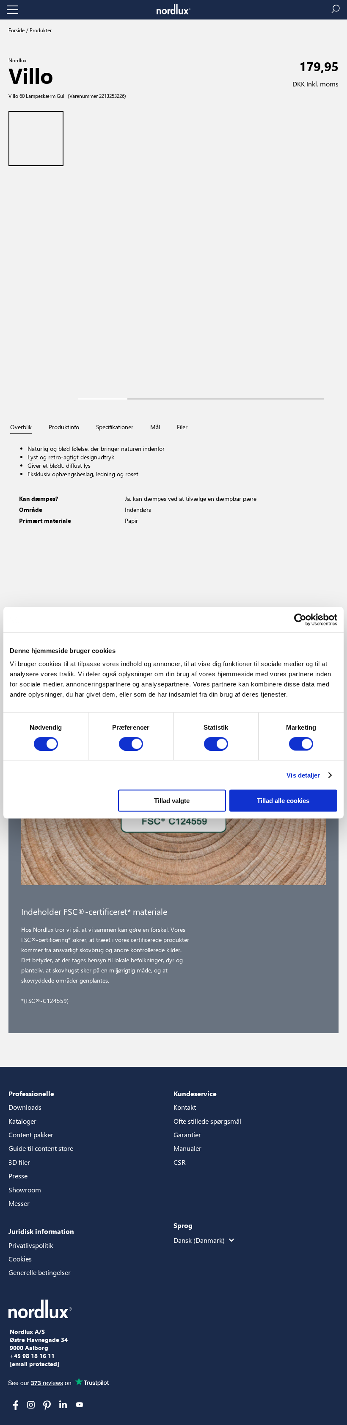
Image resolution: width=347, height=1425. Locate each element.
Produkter (40, 30)
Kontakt (185, 1107)
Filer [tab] (182, 427)
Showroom (24, 1189)
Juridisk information (41, 1231)
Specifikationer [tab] (114, 427)
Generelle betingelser (39, 1272)
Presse (18, 1175)
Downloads (24, 1107)
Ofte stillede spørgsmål (207, 1121)
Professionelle (31, 1093)
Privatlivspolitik (30, 1245)
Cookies (20, 1258)
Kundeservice (195, 1093)
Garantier (187, 1134)
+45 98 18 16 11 (32, 1356)
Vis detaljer (303, 774)
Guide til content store (40, 1148)
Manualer (187, 1148)
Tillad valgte (172, 800)
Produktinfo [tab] (64, 427)
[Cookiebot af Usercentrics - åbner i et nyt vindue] (300, 619)
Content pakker (30, 1134)
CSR (180, 1162)
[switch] (131, 743)
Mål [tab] (155, 427)
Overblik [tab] (21, 427)
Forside (16, 30)
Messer (19, 1203)
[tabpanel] (173, 524)
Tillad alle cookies (283, 800)
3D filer (19, 1162)
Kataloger (22, 1121)
